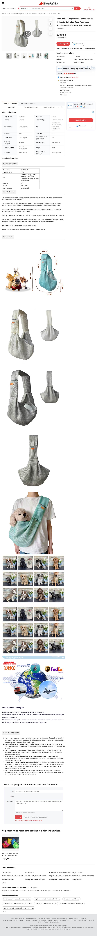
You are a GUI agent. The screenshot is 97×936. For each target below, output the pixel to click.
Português (27, 920)
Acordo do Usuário (31, 918)
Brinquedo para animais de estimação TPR (60, 876)
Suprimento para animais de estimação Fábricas (17, 903)
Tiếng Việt (45, 922)
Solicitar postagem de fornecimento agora (28, 820)
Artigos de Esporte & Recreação (15, 13)
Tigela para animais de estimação (35, 879)
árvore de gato (29, 872)
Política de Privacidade (44, 918)
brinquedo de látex (77, 872)
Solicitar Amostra (90, 48)
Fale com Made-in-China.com (59, 918)
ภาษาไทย (90, 920)
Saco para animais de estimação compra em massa (18, 908)
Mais (3, 911)
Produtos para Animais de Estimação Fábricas (17, 899)
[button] (58, 107)
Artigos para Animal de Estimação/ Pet (35, 13)
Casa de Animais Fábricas (71, 899)
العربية (69, 920)
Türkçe (39, 922)
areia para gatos (76, 879)
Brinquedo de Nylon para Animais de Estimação (36, 876)
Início (3, 13)
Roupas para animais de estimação (58, 879)
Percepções (83, 918)
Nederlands (63, 920)
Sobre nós (14, 918)
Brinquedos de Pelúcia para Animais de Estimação (83, 876)
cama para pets (6, 872)
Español (21, 920)
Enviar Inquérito (63, 44)
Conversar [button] (79, 44)
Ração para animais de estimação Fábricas (47, 899)
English (15, 920)
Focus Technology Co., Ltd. (45, 925)
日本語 (80, 920)
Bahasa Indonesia (54, 922)
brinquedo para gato (8, 879)
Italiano (50, 920)
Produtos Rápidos (73, 918)
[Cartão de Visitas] (93, 112)
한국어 (74, 920)
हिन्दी (85, 920)
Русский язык (42, 920)
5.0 (75, 107)
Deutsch (56, 920)
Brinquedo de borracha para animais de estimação (60, 872)
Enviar (19, 817)
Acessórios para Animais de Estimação (71, 903)
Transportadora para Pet (53, 13)
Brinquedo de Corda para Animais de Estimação (13, 876)
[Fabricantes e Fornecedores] (48, 3)
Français (34, 920)
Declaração (21, 918)
